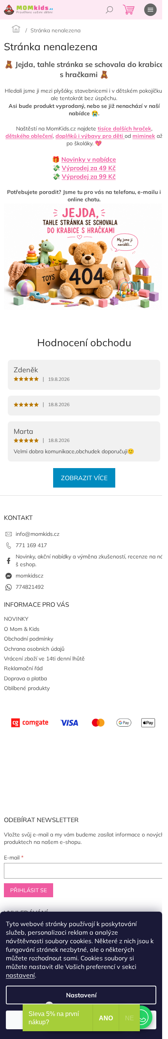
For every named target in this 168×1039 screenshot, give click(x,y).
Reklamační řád (23, 668)
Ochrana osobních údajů (34, 648)
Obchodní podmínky (28, 638)
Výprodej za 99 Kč (89, 176)
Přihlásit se (28, 890)
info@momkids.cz (37, 533)
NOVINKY (16, 618)
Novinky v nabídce (88, 159)
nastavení (20, 975)
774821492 (30, 586)
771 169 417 (31, 545)
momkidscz (29, 575)
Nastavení (81, 995)
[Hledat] (109, 10)
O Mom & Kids (21, 628)
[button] (140, 1017)
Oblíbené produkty (27, 688)
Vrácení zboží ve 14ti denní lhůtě (44, 658)
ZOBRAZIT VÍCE (84, 478)
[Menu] (150, 10)
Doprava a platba (25, 678)
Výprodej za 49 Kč (89, 168)
